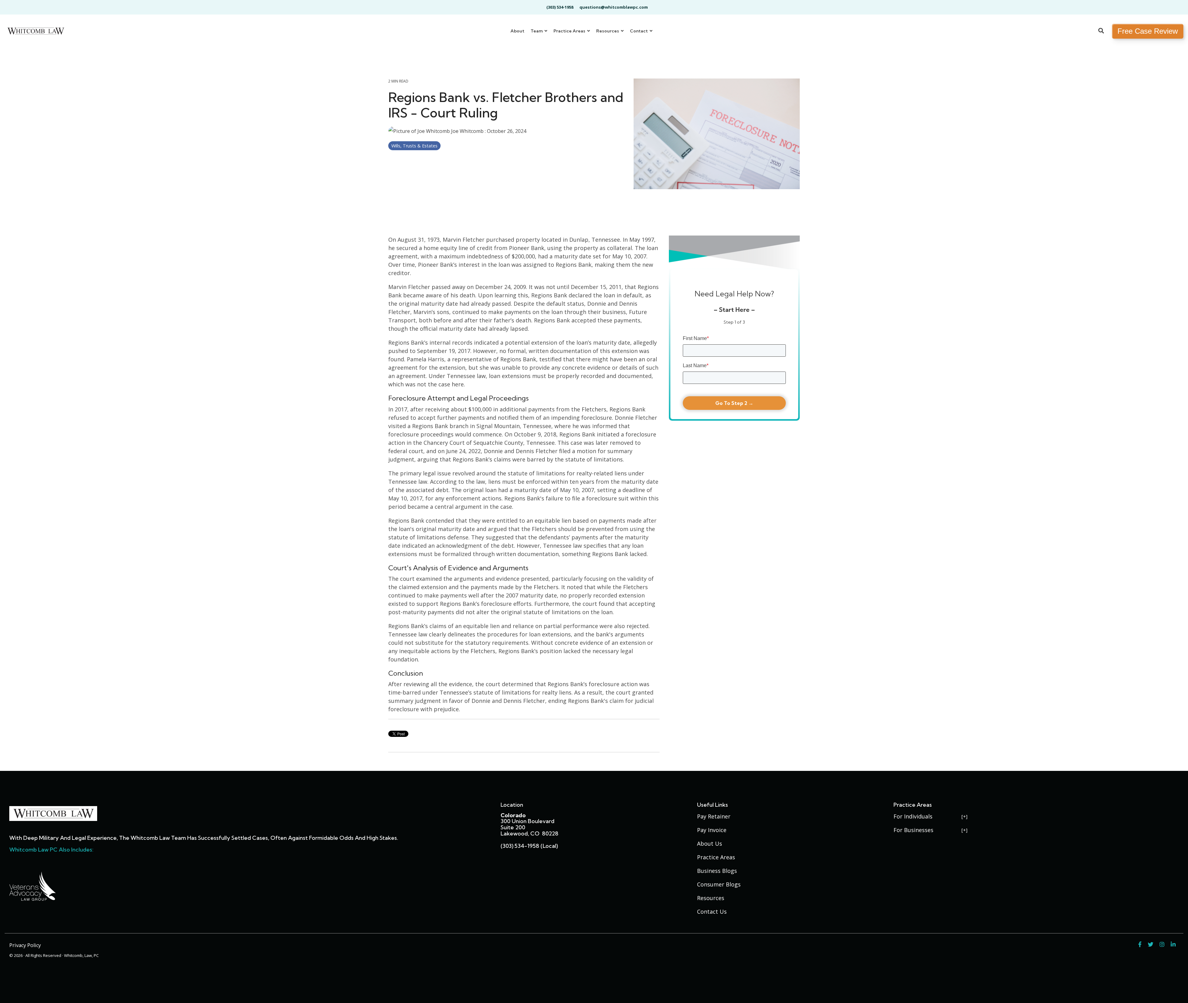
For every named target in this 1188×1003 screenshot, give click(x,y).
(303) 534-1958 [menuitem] (559, 7)
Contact (639, 31)
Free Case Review (1147, 31)
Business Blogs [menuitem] (717, 870)
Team (537, 31)
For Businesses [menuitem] (913, 830)
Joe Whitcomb (467, 131)
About (517, 31)
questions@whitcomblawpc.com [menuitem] (613, 7)
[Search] (1101, 31)
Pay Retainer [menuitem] (713, 816)
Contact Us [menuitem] (712, 911)
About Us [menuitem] (709, 843)
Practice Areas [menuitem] (716, 857)
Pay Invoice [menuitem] (711, 830)
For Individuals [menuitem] (912, 816)
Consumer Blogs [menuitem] (719, 884)
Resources (608, 31)
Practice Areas (569, 31)
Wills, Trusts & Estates (414, 146)
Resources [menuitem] (710, 898)
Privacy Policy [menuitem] (25, 945)
